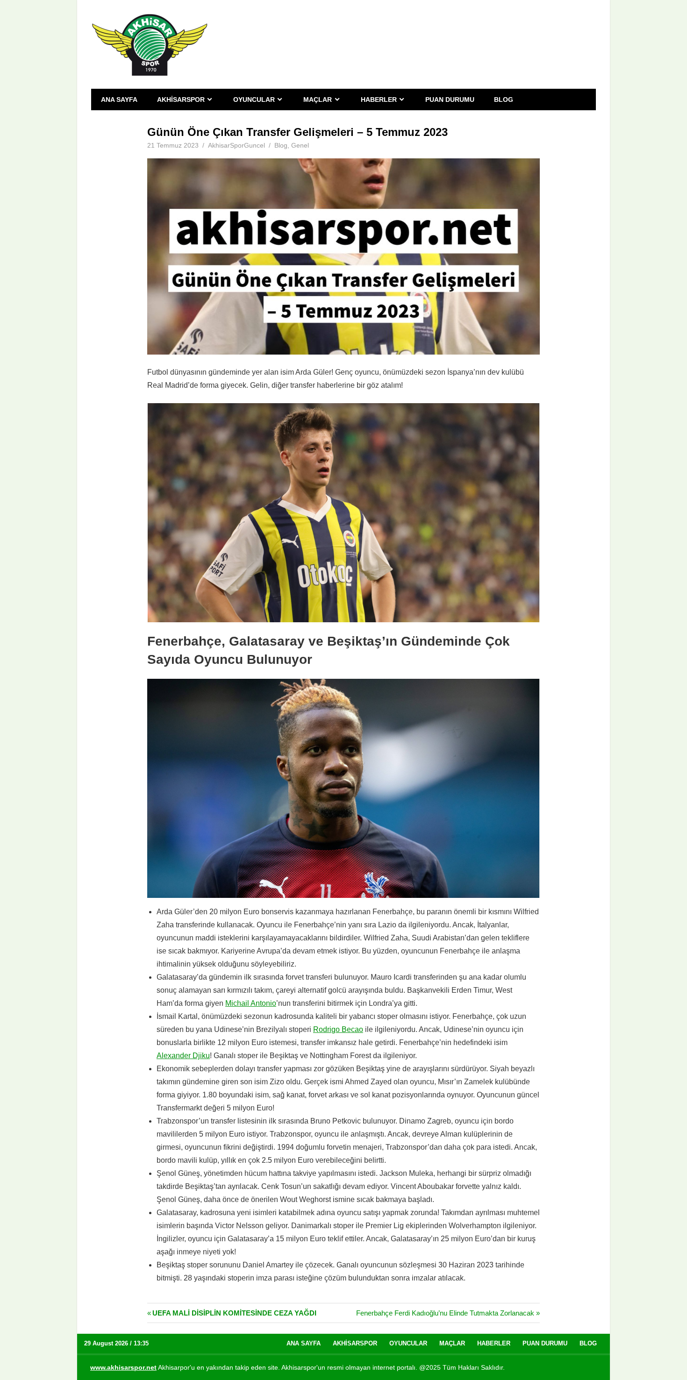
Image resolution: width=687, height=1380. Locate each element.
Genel (300, 145)
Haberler (379, 99)
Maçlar (317, 99)
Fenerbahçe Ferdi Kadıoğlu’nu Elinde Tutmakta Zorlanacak (445, 1313)
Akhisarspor (181, 99)
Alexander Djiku (183, 1056)
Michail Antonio (250, 1003)
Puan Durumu (449, 99)
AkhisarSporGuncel (236, 145)
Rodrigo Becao (338, 1029)
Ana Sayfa (119, 99)
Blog (503, 99)
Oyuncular (254, 99)
